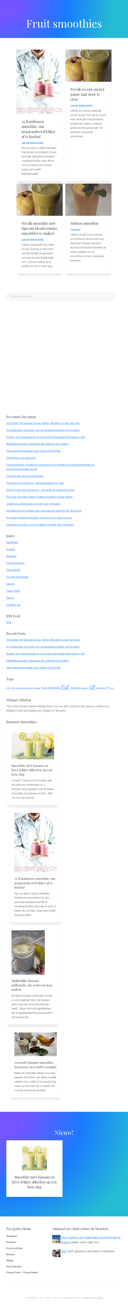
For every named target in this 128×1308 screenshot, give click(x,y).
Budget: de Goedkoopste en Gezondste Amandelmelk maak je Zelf (45, 437)
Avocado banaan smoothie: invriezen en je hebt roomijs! (39, 517)
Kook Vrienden (14, 1266)
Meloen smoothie (84, 223)
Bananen (11, 556)
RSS (8, 622)
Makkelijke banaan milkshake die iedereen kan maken (37, 444)
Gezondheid (13, 570)
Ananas (10, 549)
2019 (8, 688)
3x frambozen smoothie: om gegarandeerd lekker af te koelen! (39, 129)
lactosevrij (85, 688)
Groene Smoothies (17, 577)
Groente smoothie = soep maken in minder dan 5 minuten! (40, 524)
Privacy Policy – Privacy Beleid (22, 1272)
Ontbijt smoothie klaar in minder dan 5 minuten (33, 503)
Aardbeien (12, 542)
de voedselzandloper (24, 688)
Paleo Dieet (13, 590)
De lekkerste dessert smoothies (25, 476)
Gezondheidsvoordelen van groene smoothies (33, 450)
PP (107, 687)
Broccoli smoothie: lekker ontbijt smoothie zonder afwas (39, 496)
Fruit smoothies (15, 563)
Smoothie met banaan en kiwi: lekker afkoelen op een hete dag (43, 423)
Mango (10, 583)
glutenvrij (75, 687)
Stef (64, 1251)
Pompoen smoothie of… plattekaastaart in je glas (35, 483)
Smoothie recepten (93, 1297)
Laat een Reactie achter (33, 143)
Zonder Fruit (13, 604)
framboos (36, 688)
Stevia (10, 597)
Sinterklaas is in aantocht (20, 457)
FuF (66, 687)
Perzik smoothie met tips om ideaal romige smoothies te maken (39, 228)
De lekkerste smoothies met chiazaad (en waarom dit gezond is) (44, 510)
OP (93, 687)
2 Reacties (75, 229)
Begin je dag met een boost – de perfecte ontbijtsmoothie (40, 490)
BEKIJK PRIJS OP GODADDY (64, 114)
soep (112, 688)
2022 (13, 688)
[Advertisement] (31, 357)
